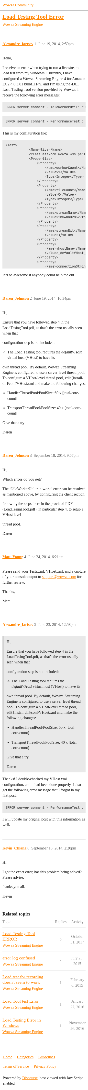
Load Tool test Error (20, 1001)
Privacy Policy (45, 1066)
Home (7, 1057)
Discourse (30, 1078)
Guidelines (46, 1057)
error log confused (18, 957)
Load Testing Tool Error (33, 16)
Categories (25, 1057)
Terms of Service (16, 1066)
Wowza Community (17, 5)
